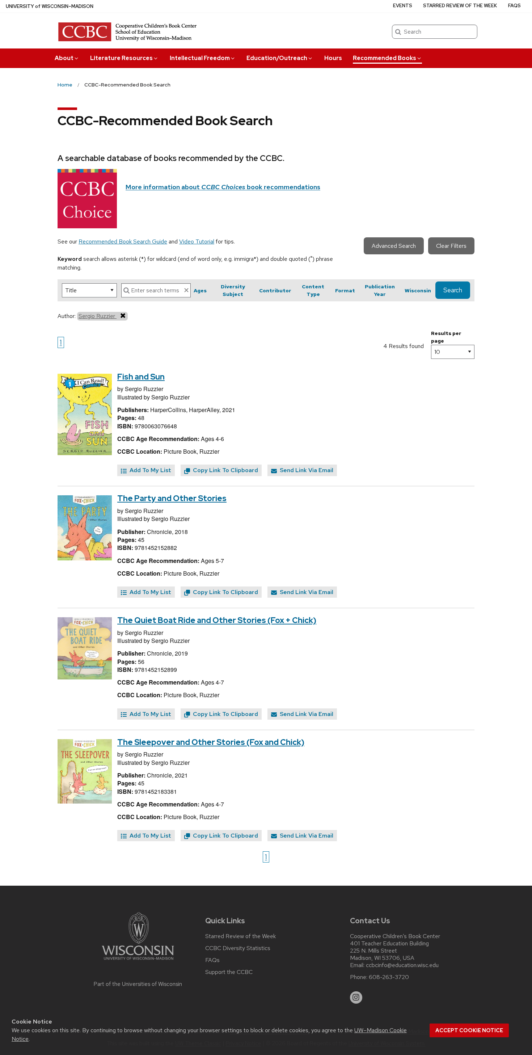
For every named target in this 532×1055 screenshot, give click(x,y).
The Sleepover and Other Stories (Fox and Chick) (210, 742)
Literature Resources (121, 58)
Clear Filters (451, 246)
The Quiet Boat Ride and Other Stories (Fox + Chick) (216, 620)
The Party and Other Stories (172, 498)
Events (402, 6)
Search (452, 290)
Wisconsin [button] (418, 290)
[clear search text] (186, 290)
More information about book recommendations (223, 187)
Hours (333, 58)
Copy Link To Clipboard (224, 470)
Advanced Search (394, 246)
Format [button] (345, 290)
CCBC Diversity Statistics (237, 948)
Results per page (446, 337)
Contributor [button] (275, 290)
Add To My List (149, 470)
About (64, 58)
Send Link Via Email (305, 470)
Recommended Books (384, 58)
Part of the (138, 984)
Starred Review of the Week (460, 6)
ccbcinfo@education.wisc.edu (402, 965)
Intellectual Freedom (200, 58)
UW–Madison (49, 6)
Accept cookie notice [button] (469, 1030)
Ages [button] (200, 290)
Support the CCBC (229, 972)
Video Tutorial (196, 241)
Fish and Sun (141, 377)
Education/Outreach (276, 58)
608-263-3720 (389, 977)
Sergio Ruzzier (98, 316)
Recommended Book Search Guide (123, 241)
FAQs (514, 6)
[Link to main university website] (138, 961)
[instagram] (356, 997)
